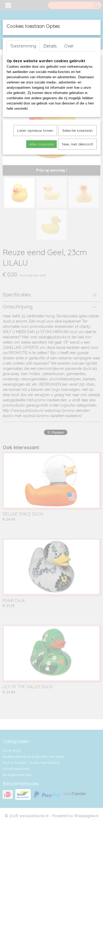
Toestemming (23, 46)
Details (50, 46)
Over (69, 46)
